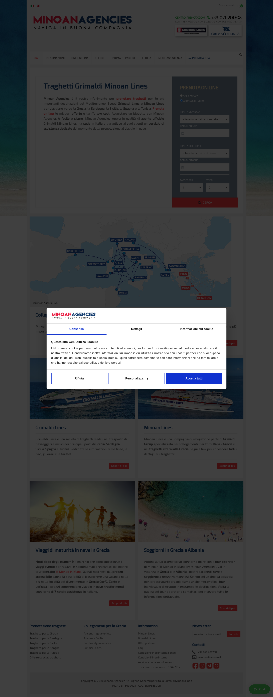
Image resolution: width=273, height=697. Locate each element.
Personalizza (134, 378)
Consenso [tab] (76, 329)
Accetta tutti (193, 378)
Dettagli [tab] (136, 329)
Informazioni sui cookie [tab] (196, 329)
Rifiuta (79, 378)
